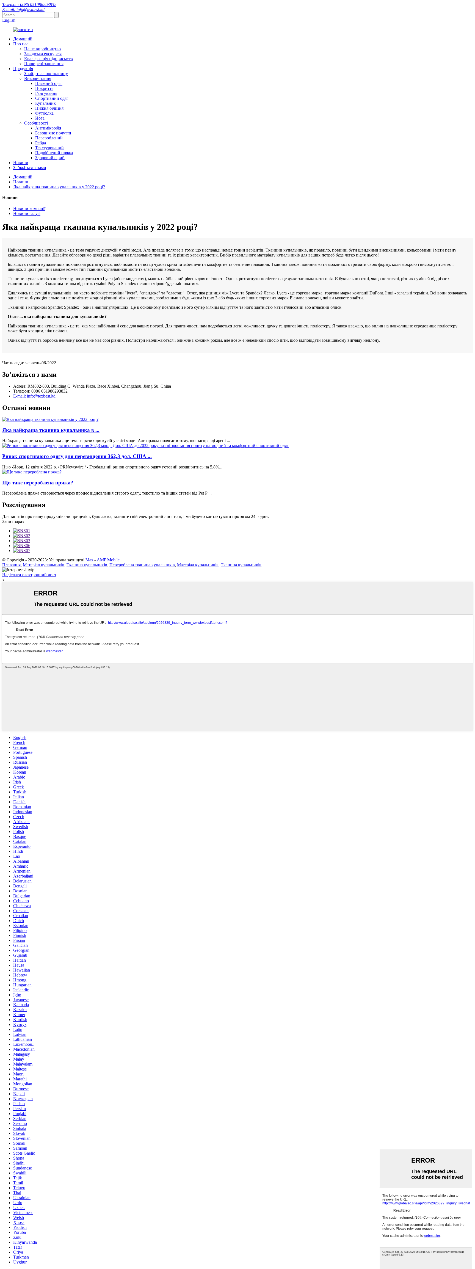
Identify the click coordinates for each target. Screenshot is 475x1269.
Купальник (45, 103)
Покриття (44, 88)
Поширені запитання (43, 63)
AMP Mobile (108, 560)
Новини (20, 162)
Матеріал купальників (43, 564)
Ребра (40, 142)
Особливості (36, 123)
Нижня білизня (49, 108)
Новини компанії (29, 208)
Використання (37, 78)
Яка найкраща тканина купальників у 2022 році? (59, 186)
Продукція (23, 68)
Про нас (20, 44)
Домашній (22, 39)
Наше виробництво (42, 48)
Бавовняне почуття (53, 133)
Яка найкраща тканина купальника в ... (51, 430)
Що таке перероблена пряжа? (37, 482)
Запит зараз (13, 521)
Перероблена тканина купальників (142, 564)
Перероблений (49, 138)
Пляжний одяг (48, 83)
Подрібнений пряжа (54, 152)
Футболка (44, 113)
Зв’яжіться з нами (29, 167)
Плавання (11, 564)
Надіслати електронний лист (29, 574)
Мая (89, 560)
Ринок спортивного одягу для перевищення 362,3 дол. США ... (77, 456)
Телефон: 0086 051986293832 (29, 4)
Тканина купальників (87, 564)
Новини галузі (26, 213)
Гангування (46, 93)
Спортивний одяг (51, 98)
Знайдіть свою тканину (46, 73)
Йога (40, 118)
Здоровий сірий (50, 157)
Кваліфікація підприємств (48, 58)
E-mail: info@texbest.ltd (23, 9)
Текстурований (49, 147)
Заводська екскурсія (43, 53)
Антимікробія (48, 128)
